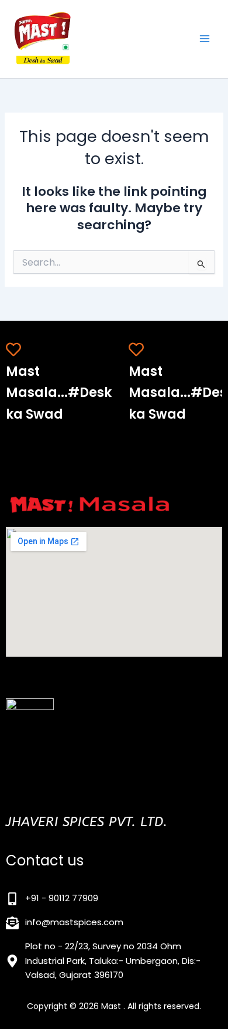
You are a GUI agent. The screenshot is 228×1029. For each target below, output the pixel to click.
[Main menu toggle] (204, 38)
